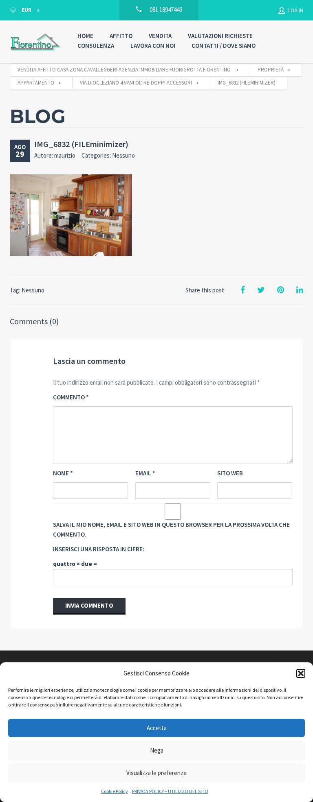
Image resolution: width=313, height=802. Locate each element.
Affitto (121, 36)
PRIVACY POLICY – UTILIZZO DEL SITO (170, 791)
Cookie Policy (114, 791)
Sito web (230, 473)
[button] (301, 673)
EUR (26, 10)
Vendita (160, 36)
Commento (71, 397)
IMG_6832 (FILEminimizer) (81, 144)
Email (145, 473)
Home (85, 36)
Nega (156, 750)
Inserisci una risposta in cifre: (98, 549)
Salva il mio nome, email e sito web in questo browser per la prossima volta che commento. (171, 529)
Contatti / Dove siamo (224, 45)
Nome (63, 473)
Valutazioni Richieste (220, 36)
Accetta (157, 728)
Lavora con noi (152, 45)
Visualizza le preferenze (156, 773)
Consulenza (95, 45)
